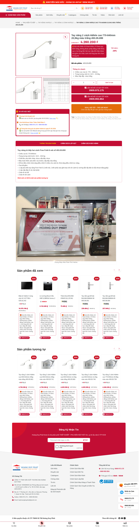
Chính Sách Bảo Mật (77, 468)
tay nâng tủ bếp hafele (93, 117)
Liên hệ (120, 15)
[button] (114, 269)
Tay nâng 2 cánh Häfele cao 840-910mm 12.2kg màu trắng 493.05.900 (68, 377)
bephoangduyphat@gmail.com (27, 500)
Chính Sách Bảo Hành (77, 475)
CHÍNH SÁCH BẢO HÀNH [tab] (89, 143)
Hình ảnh (111, 15)
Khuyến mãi (61, 15)
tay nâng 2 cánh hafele (97, 118)
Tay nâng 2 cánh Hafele (63, 22)
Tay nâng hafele (45, 22)
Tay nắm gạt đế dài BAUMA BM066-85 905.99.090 (109, 298)
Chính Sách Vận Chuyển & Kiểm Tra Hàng (82, 487)
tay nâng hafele (80, 117)
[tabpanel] (69, 164)
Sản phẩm (39, 15)
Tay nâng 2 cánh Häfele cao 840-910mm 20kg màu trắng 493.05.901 (27, 377)
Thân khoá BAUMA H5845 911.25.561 (67, 297)
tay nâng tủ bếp (106, 117)
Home (18, 22)
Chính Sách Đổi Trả (76, 472)
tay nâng (108, 118)
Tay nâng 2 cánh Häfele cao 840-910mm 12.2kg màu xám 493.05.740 (89, 377)
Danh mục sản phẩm (16, 15)
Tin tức (94, 15)
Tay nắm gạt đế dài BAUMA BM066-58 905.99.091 (88, 298)
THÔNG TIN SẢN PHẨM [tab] (48, 143)
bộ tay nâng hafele (83, 118)
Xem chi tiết (34, 133)
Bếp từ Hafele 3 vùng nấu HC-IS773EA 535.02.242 (26, 298)
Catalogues (72, 15)
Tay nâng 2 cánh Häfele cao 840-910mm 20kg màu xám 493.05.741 (48, 377)
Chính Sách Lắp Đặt (77, 479)
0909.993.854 (43, 124)
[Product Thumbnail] (65, 37)
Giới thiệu (49, 15)
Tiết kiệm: (114, 48)
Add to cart (109, 82)
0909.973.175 (33, 124)
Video (103, 15)
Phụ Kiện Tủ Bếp (29, 22)
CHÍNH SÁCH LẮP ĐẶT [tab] (68, 143)
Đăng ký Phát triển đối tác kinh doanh (58, 491)
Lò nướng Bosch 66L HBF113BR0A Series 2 (47, 297)
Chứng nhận (84, 15)
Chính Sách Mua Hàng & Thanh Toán (82, 482)
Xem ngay (53, 118)
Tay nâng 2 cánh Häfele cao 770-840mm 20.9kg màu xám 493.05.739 (110, 377)
